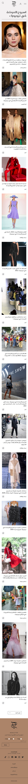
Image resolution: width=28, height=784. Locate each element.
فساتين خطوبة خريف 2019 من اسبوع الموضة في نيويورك (15, 662)
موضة (19, 738)
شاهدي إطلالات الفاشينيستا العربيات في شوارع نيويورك (14, 613)
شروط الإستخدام (14, 767)
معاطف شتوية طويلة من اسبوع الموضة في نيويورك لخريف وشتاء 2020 (14, 492)
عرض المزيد (17, 712)
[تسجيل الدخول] (20, 4)
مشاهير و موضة (23, 581)
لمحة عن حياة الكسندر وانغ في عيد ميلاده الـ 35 (15, 698)
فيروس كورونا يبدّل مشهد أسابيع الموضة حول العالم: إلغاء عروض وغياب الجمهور (14, 442)
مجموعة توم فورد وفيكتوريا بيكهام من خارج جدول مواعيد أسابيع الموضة (14, 184)
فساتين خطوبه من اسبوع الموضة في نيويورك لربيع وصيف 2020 (14, 528)
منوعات (7, 738)
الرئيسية (14, 763)
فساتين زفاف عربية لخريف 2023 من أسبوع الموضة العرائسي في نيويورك (14, 99)
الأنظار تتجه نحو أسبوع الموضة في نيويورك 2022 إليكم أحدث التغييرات (15, 354)
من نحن (14, 770)
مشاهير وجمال (23, 67)
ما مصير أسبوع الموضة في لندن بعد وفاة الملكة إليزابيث (15, 148)
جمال (11, 738)
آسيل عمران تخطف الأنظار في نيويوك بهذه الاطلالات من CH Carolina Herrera (14, 577)
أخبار (25, 152)
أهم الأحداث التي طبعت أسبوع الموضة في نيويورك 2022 (14, 269)
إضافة (5, 745)
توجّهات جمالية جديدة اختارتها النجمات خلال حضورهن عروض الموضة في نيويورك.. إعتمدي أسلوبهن (14, 62)
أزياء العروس (23, 104)
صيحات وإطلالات (23, 237)
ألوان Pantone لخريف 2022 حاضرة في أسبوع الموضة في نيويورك (15, 233)
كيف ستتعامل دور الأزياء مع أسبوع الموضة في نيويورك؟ (15, 318)
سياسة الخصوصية (14, 774)
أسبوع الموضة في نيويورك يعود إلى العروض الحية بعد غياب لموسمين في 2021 (14, 404)
